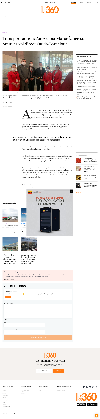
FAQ (40, 390)
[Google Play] (92, 404)
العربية (96, 2)
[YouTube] (90, 386)
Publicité (23, 392)
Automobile (5, 400)
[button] (96, 415)
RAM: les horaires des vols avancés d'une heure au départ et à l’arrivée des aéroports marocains (42, 138)
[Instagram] (97, 387)
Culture (48, 16)
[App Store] (81, 404)
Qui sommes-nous (25, 390)
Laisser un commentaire (38, 337)
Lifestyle (71, 16)
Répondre (8, 297)
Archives (23, 393)
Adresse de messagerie (11, 329)
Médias (54, 16)
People (65, 16)
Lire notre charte (9, 279)
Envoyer (58, 370)
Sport (59, 16)
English (81, 2)
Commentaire (8, 303)
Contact (40, 392)
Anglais (89, 2)
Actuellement (5, 16)
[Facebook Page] (84, 386)
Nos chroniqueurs (6, 406)
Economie (26, 16)
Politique (20, 16)
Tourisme (78, 16)
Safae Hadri (8, 103)
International (40, 16)
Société (33, 16)
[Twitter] (87, 386)
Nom (5, 322)
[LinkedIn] (93, 386)
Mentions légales (61, 390)
